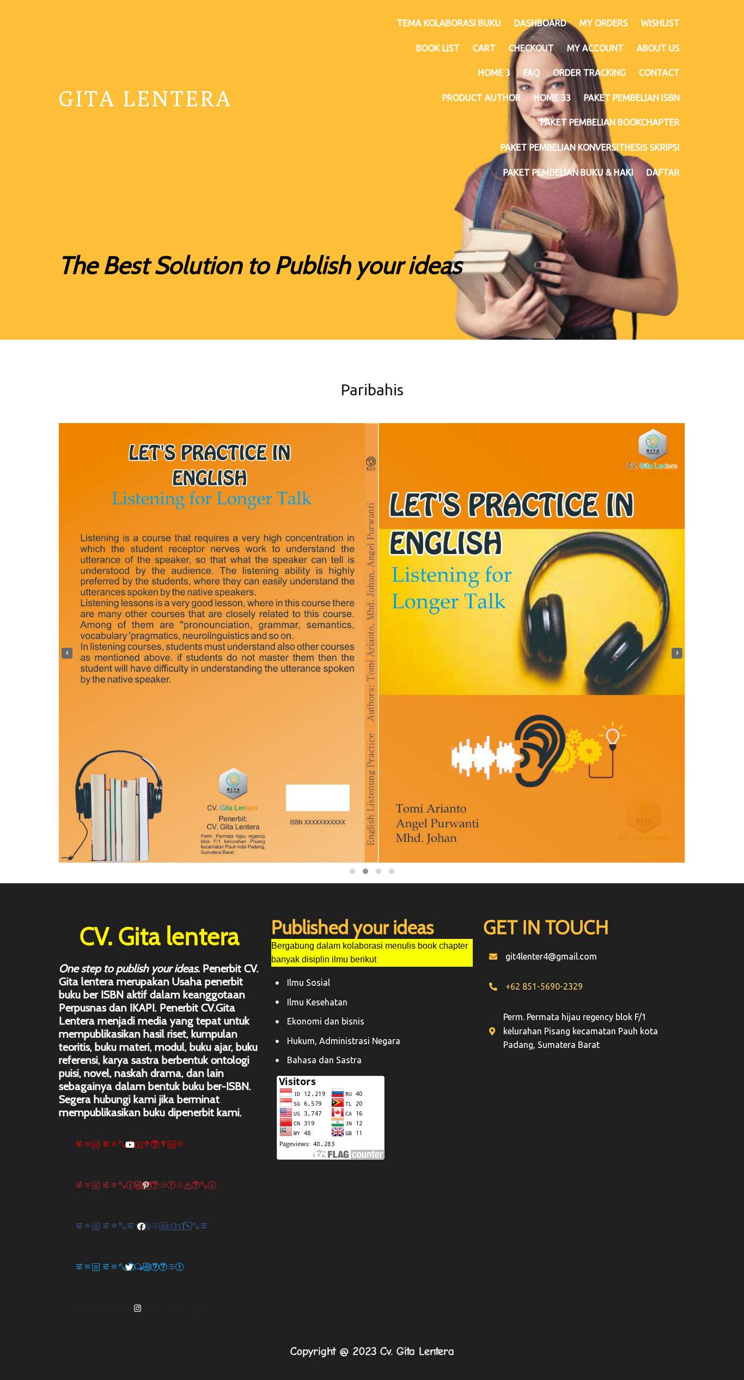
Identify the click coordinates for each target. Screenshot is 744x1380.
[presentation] (67, 653)
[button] (352, 871)
